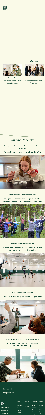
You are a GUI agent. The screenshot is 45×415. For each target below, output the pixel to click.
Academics (19, 407)
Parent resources (34, 406)
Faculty (26, 408)
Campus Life (19, 413)
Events (33, 411)
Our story (27, 404)
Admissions (19, 405)
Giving (33, 414)
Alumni (33, 409)
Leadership (27, 406)
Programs (19, 410)
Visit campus (41, 404)
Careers (26, 411)
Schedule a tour (41, 412)
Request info (41, 408)
